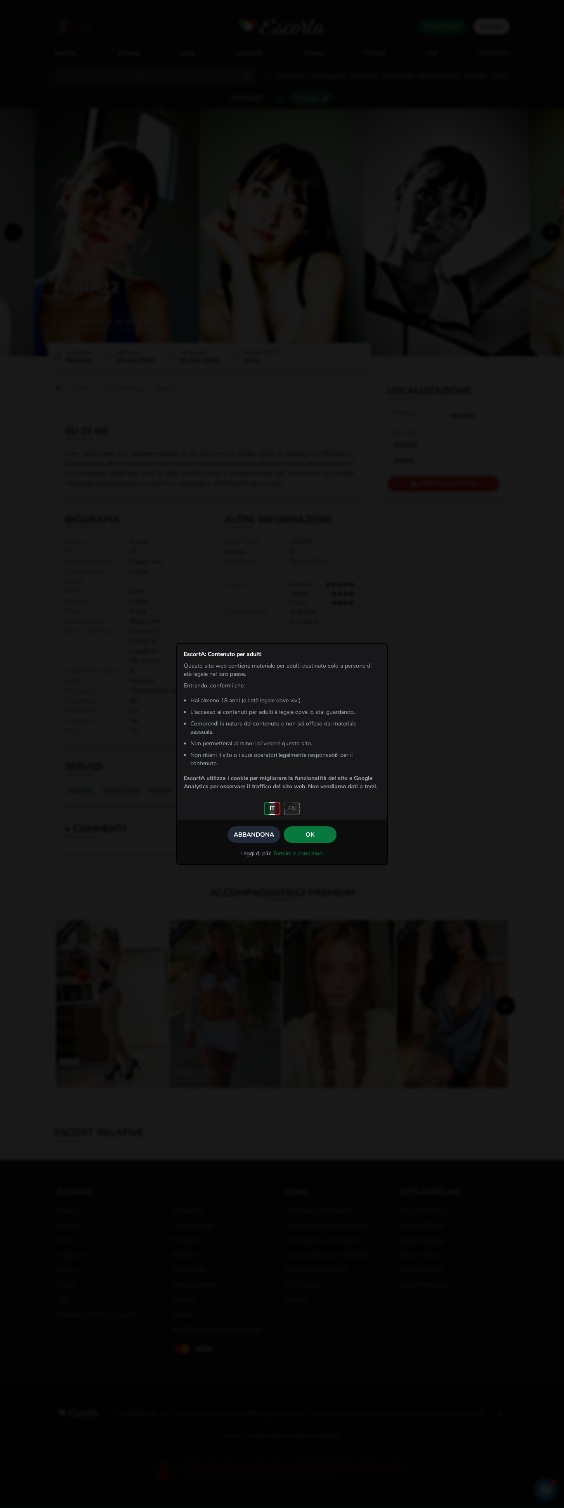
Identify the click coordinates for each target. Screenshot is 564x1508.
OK (310, 834)
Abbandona (254, 834)
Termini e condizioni (298, 853)
